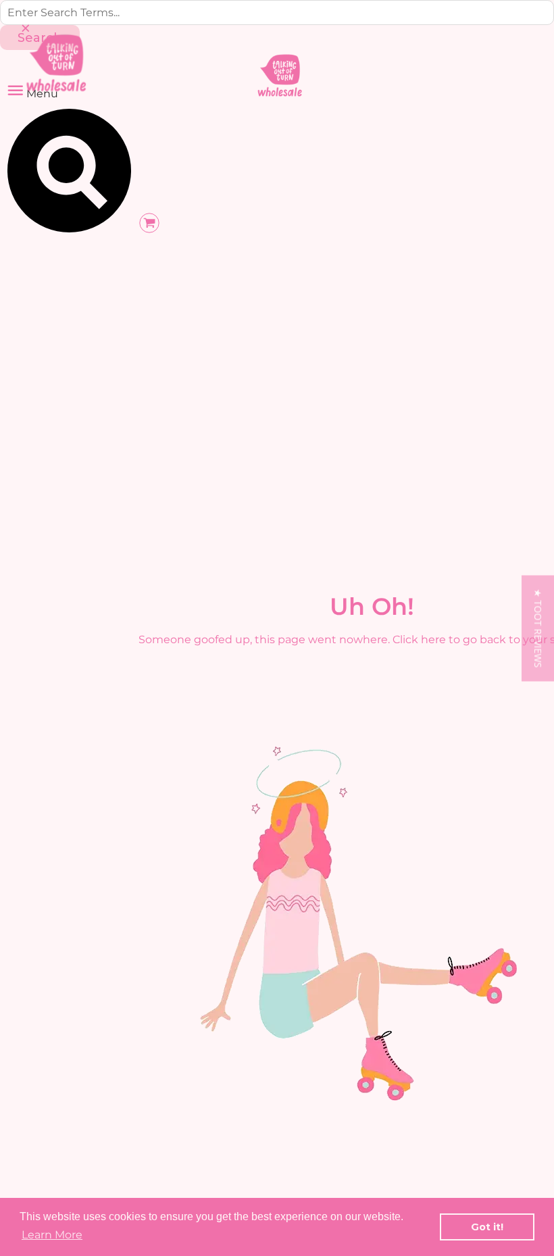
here (433, 639)
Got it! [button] (487, 1227)
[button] (538, 628)
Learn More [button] (52, 1234)
